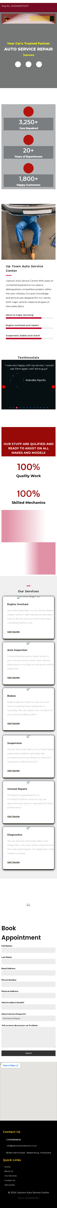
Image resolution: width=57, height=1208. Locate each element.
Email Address (8, 968)
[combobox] (28, 1018)
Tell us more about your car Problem (19, 1025)
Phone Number (9, 980)
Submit (28, 1053)
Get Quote (13, 631)
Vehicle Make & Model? (12, 1002)
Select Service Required (13, 1014)
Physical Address (9, 991)
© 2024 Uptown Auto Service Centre (28, 1192)
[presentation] (3, 386)
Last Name (6, 957)
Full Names (6, 946)
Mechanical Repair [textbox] (11, 1018)
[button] (10, 407)
